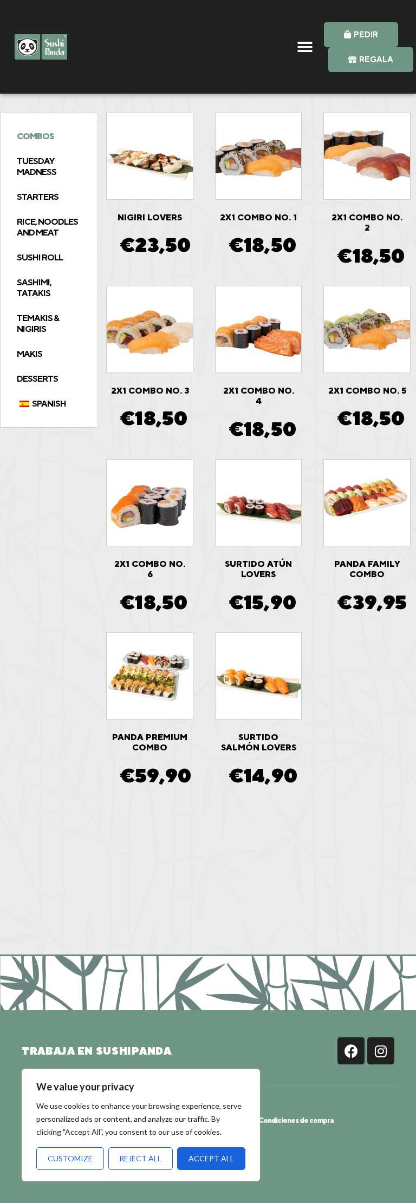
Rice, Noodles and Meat (47, 227)
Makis (29, 354)
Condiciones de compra (296, 1120)
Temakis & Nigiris (38, 323)
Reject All (140, 1158)
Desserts (37, 379)
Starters (37, 197)
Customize (70, 1158)
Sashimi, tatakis (34, 287)
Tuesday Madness (36, 166)
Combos (35, 136)
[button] (305, 47)
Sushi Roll (40, 257)
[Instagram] (380, 1050)
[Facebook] (351, 1050)
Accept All (211, 1158)
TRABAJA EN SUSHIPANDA (97, 1051)
